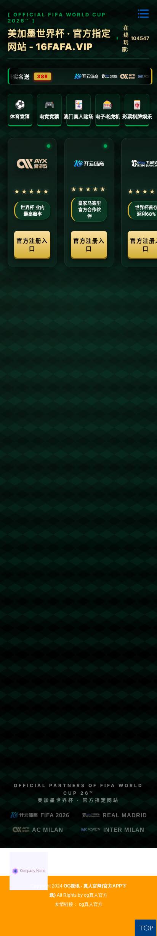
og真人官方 (95, 895)
